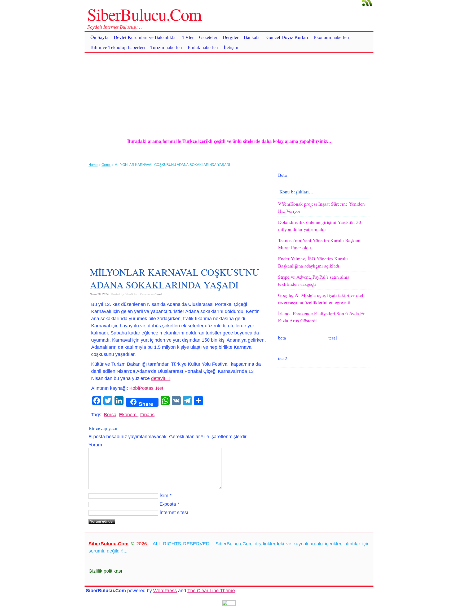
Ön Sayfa (99, 37)
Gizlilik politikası (105, 571)
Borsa (110, 414)
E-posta (168, 504)
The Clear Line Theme (211, 590)
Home (93, 165)
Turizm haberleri (166, 47)
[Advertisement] (229, 93)
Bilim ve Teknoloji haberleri (117, 47)
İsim (164, 495)
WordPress (165, 590)
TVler (188, 37)
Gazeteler (208, 37)
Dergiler (231, 37)
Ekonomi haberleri (331, 37)
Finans (147, 414)
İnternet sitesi (174, 512)
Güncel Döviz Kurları (287, 37)
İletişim (231, 47)
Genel (106, 165)
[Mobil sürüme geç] (229, 604)
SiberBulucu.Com (144, 14)
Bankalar (252, 37)
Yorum (95, 444)
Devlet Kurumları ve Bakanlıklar (145, 37)
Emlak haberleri (203, 47)
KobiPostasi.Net (146, 388)
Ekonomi (128, 414)
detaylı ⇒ (160, 378)
